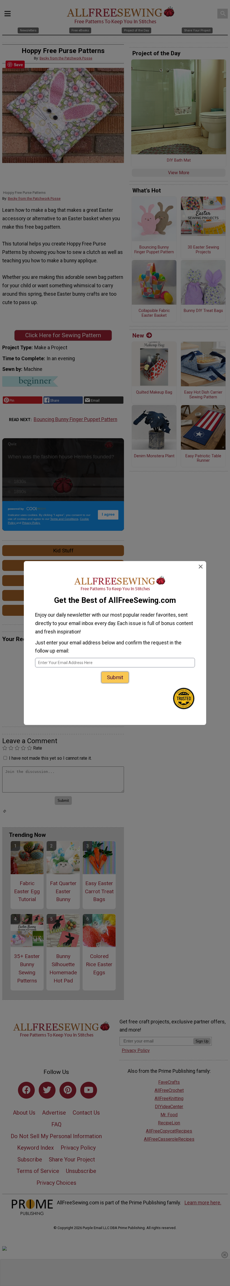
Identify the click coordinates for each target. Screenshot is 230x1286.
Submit (115, 677)
